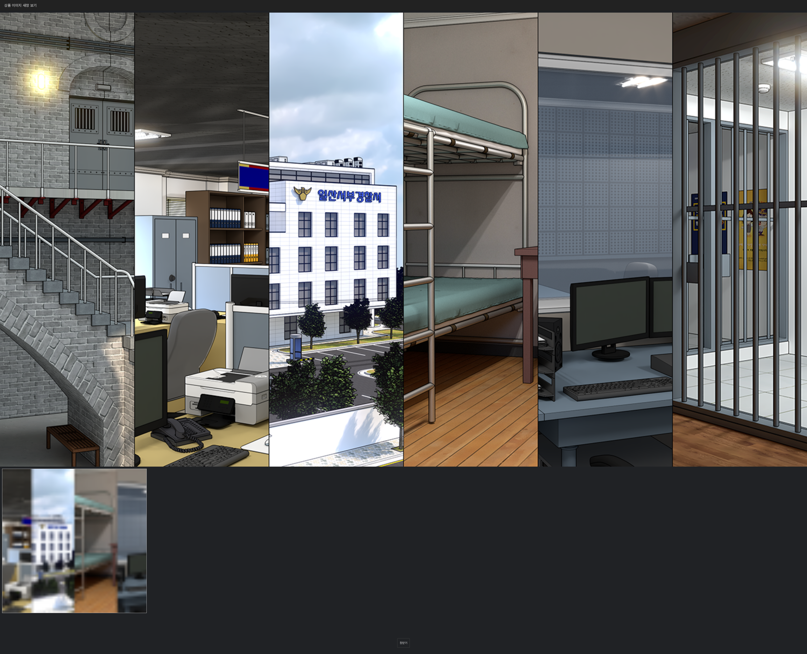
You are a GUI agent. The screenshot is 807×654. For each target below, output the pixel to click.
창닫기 (403, 643)
